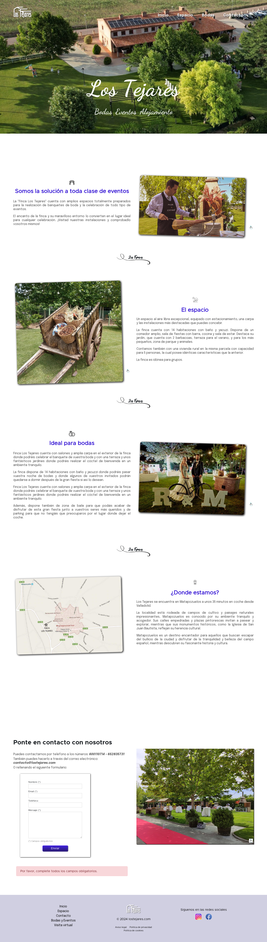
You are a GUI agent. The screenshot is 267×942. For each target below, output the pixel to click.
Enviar (55, 848)
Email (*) (33, 792)
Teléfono (33, 801)
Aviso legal (121, 927)
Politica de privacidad (141, 927)
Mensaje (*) (35, 810)
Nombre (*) (35, 782)
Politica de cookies (133, 930)
